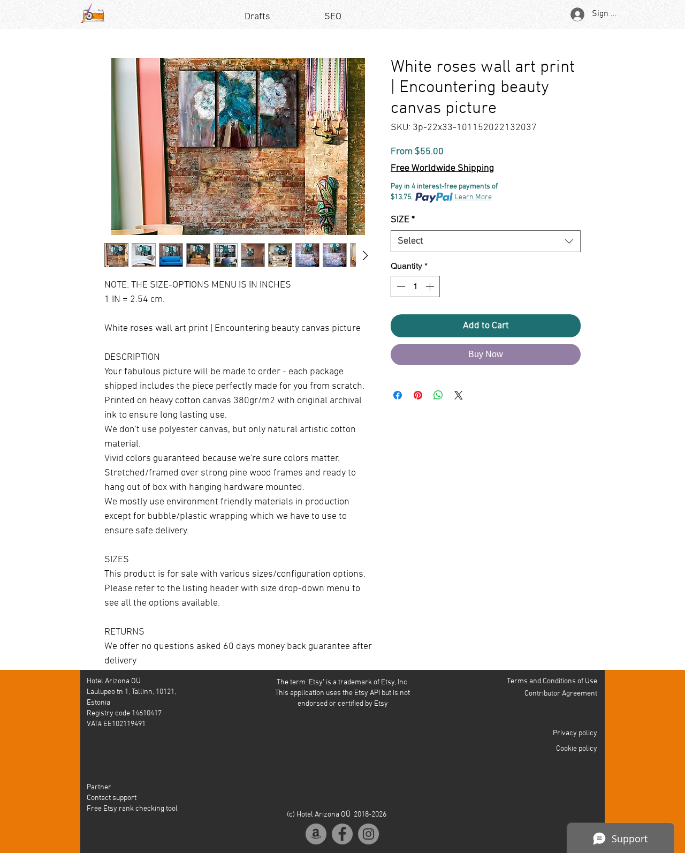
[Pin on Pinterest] (418, 395)
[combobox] (486, 241)
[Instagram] (368, 834)
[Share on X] (458, 395)
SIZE (403, 219)
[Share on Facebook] (397, 395)
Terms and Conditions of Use (552, 681)
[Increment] (430, 286)
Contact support (111, 798)
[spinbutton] (415, 286)
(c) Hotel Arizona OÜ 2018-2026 (336, 814)
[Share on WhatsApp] (438, 395)
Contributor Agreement (560, 693)
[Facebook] (342, 834)
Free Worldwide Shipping (442, 168)
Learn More (473, 197)
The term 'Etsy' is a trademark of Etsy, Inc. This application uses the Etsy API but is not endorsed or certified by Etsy (342, 693)
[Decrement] (399, 286)
